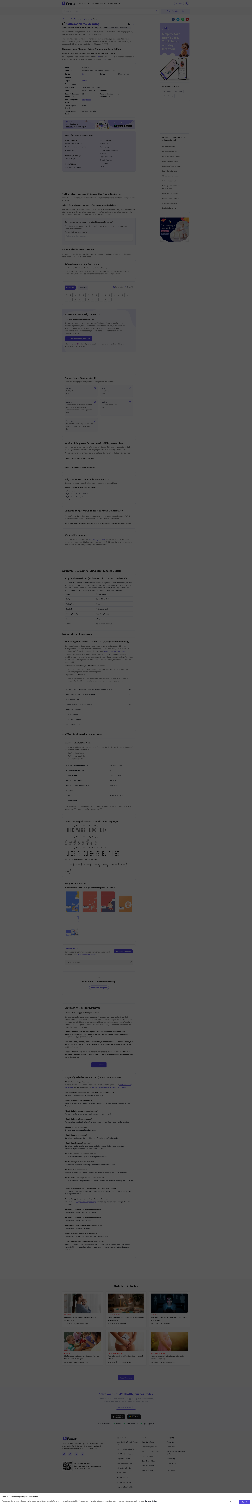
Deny (232, 1502)
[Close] (249, 1496)
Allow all (244, 1502)
